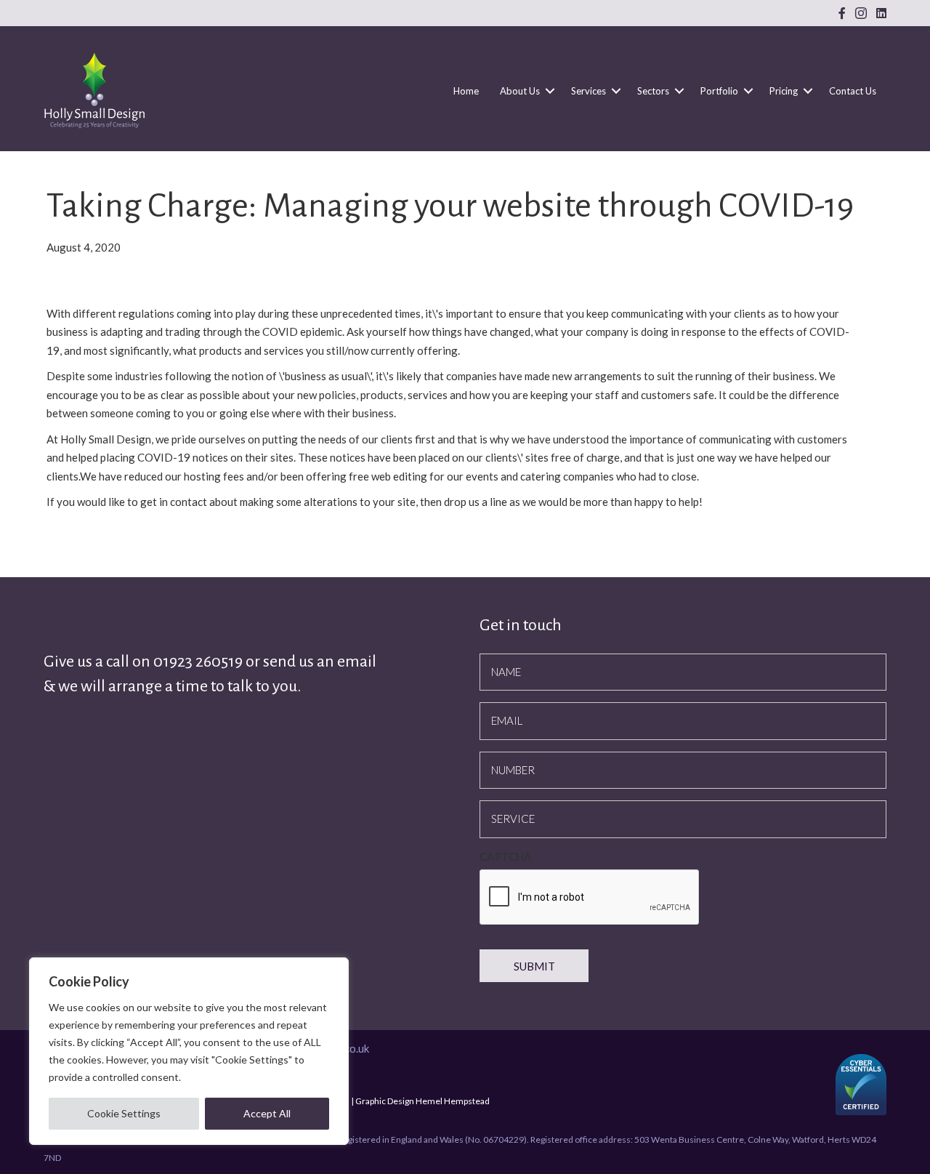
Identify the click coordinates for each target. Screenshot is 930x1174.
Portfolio (719, 91)
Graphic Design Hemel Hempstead (422, 1100)
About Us (520, 91)
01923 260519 (199, 661)
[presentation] (590, 897)
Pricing (783, 91)
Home (466, 91)
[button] (550, 91)
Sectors (653, 91)
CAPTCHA (506, 856)
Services (588, 91)
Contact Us (852, 91)
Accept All (267, 1113)
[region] (189, 1051)
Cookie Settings (124, 1113)
